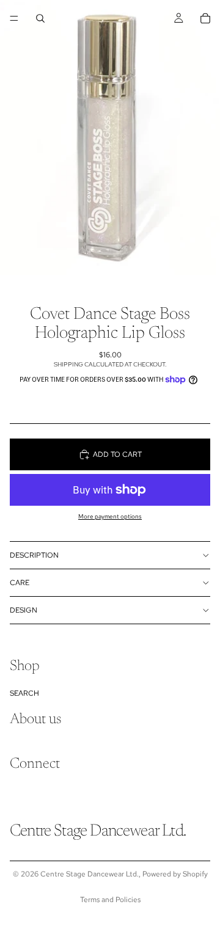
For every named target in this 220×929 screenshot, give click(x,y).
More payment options (110, 516)
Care (19, 583)
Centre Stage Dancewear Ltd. (89, 874)
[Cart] (205, 18)
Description (34, 555)
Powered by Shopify (175, 874)
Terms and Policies (110, 900)
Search (24, 693)
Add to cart (117, 454)
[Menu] (14, 18)
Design (23, 610)
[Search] (40, 18)
